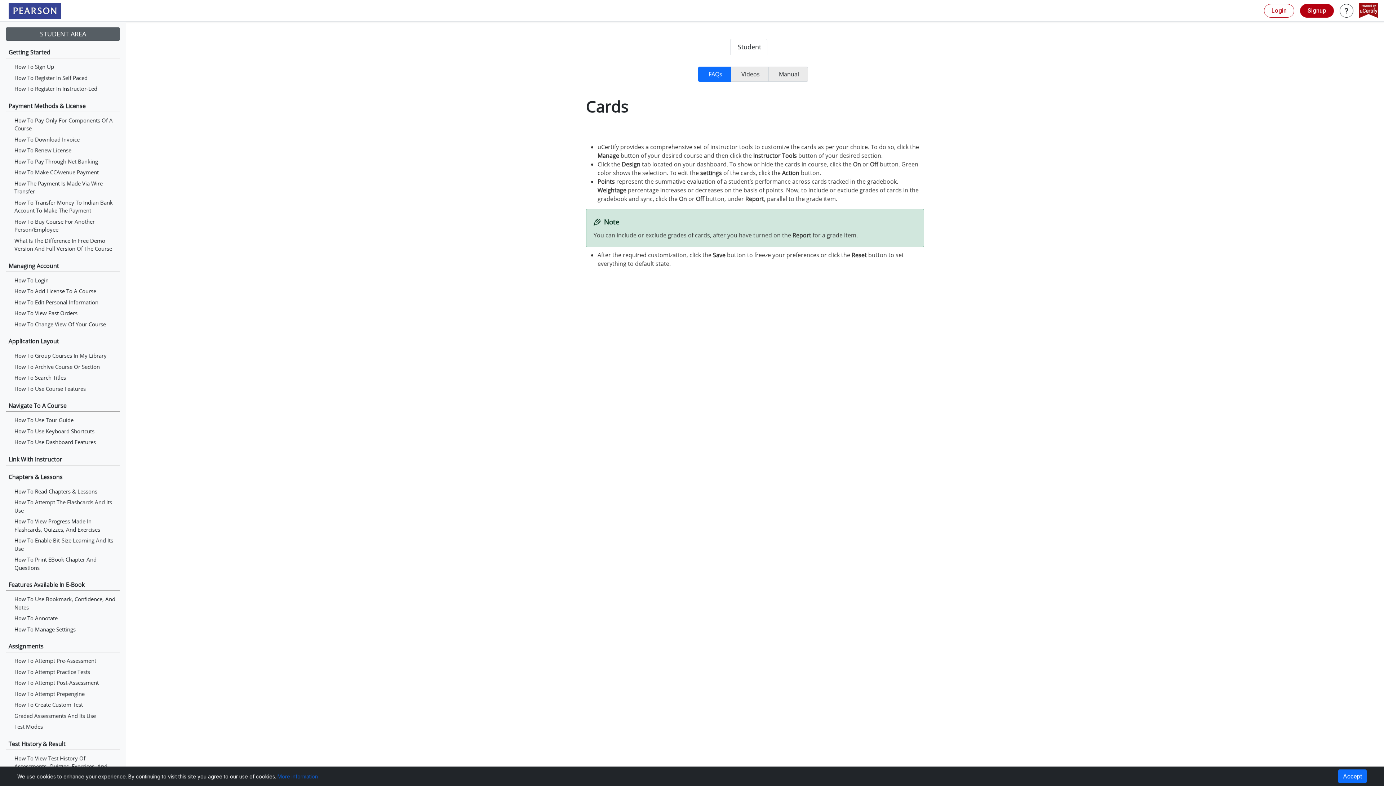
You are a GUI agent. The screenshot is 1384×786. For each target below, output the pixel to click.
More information (298, 776)
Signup (1317, 10)
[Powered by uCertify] (1368, 11)
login (1279, 10)
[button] (1346, 11)
